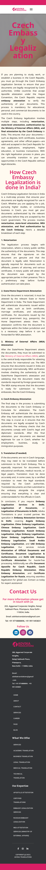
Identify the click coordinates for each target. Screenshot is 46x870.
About (16, 701)
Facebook (18, 849)
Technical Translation (19, 776)
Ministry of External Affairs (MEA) (21, 356)
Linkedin (27, 849)
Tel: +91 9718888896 (14, 620)
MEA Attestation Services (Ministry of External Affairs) (22, 831)
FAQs (15, 724)
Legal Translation (21, 762)
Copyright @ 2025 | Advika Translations (23, 856)
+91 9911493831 (33, 620)
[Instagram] (23, 632)
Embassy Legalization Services (23, 810)
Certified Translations (19, 800)
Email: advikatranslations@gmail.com (23, 616)
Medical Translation (22, 768)
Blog (15, 730)
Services (17, 713)
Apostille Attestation (23, 792)
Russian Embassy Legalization (20, 820)
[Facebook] (30, 632)
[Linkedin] (16, 632)
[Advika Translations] (20, 9)
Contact (17, 707)
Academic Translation (23, 751)
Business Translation (23, 756)
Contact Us (23, 591)
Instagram (23, 849)
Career (16, 718)
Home (15, 695)
